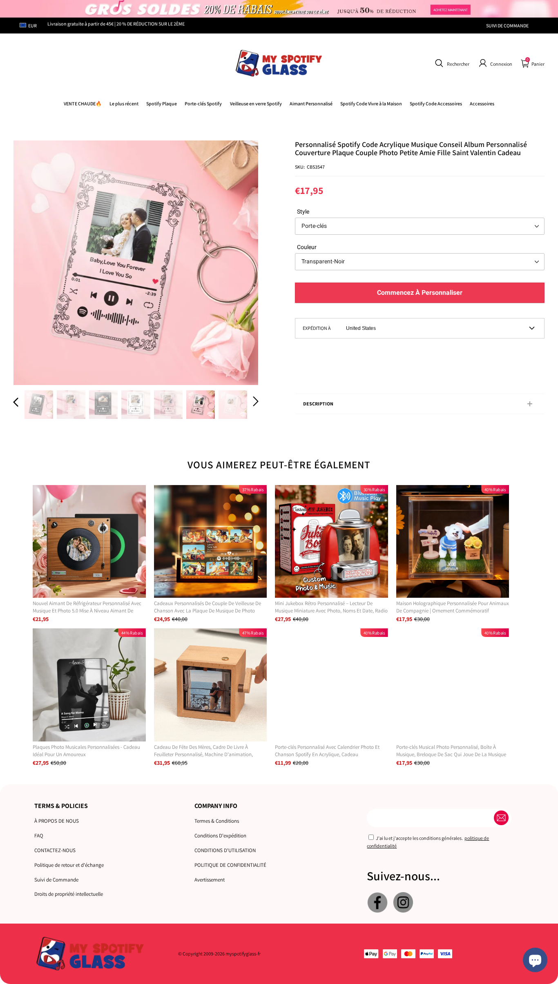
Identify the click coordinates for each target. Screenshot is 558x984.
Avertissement (209, 879)
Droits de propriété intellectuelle (68, 893)
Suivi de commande (507, 25)
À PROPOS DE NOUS (56, 820)
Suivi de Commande (56, 879)
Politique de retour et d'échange (69, 865)
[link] (371, 103)
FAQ (38, 835)
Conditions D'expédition (220, 835)
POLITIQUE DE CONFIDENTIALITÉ (230, 865)
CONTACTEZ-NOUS (55, 850)
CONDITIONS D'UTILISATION (225, 850)
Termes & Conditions (216, 820)
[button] (451, 63)
